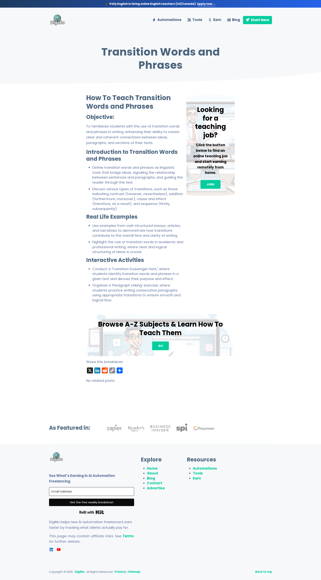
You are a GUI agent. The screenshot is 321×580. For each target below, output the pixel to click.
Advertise (156, 488)
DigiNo (80, 572)
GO (160, 346)
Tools (198, 473)
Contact (154, 483)
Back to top (263, 572)
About (152, 473)
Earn (197, 478)
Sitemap (134, 572)
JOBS (210, 184)
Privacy (120, 572)
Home (152, 468)
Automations (205, 468)
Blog (151, 478)
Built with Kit (91, 512)
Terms (128, 536)
